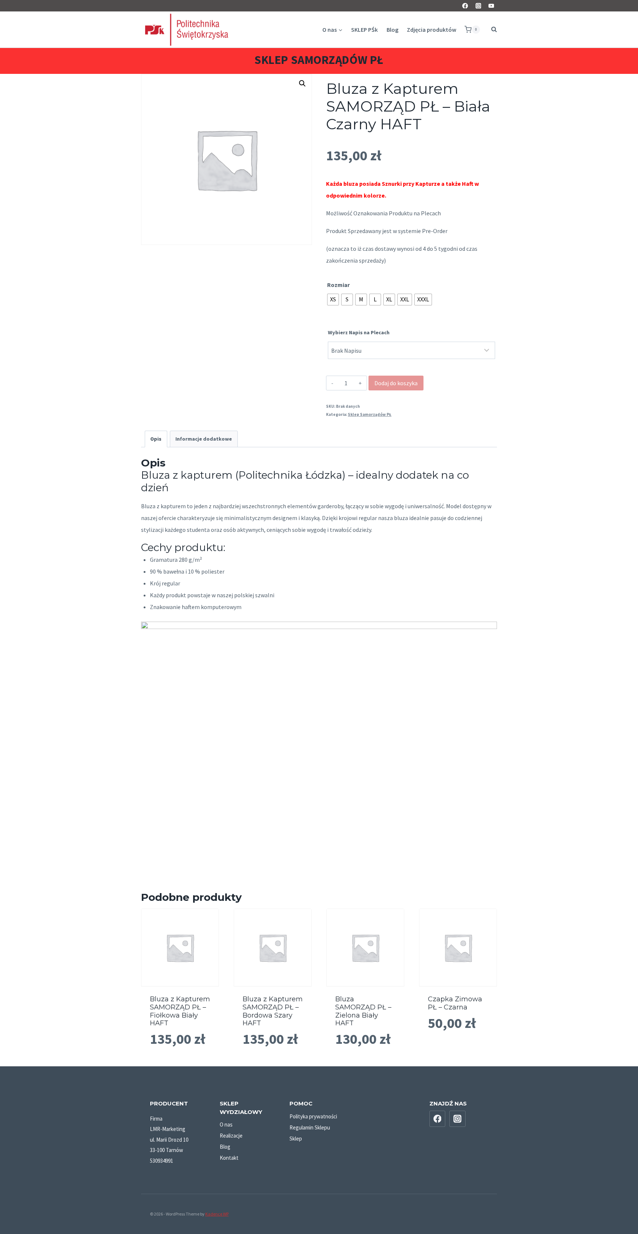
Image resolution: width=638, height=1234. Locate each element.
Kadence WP (217, 1214)
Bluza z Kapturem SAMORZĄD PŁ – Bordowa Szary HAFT (273, 1011)
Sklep (295, 1138)
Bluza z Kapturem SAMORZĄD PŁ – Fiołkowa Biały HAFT (180, 1011)
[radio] (333, 299)
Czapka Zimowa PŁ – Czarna (455, 1003)
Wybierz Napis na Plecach (359, 332)
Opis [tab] (155, 438)
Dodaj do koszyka (396, 383)
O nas (226, 1124)
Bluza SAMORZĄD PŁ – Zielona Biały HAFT (363, 1011)
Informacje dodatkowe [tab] (203, 438)
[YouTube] (491, 5)
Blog (392, 29)
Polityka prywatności (313, 1116)
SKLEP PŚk (364, 29)
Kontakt (229, 1157)
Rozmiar (338, 284)
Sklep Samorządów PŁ (319, 59)
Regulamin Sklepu (309, 1127)
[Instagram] (478, 5)
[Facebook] (465, 5)
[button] (302, 83)
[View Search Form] (490, 30)
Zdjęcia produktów (431, 29)
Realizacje (231, 1135)
